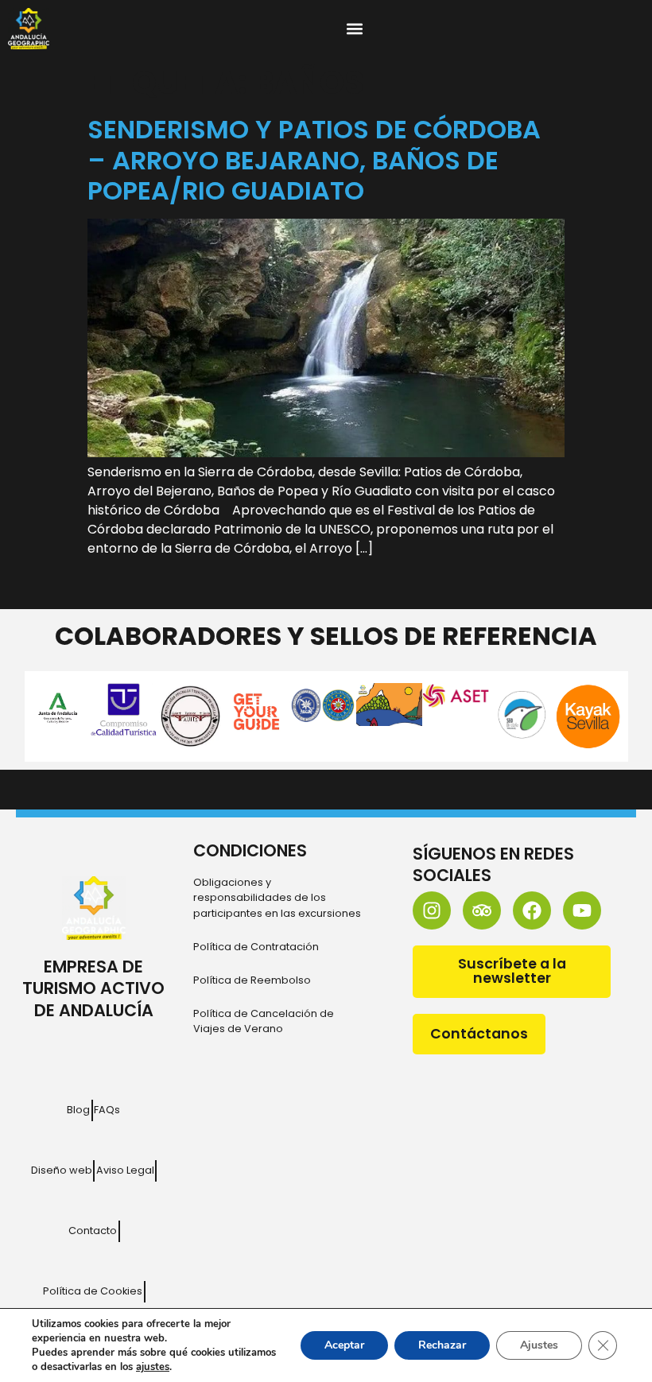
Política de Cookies (92, 1291)
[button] (354, 29)
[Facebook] (532, 910)
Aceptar (344, 1345)
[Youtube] (582, 910)
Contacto (92, 1230)
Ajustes (539, 1345)
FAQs (107, 1109)
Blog (78, 1109)
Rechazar (442, 1345)
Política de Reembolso (252, 980)
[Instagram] (432, 910)
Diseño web (61, 1170)
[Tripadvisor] (482, 910)
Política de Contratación (256, 946)
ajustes (152, 1367)
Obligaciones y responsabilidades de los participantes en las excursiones (277, 897)
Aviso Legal (125, 1170)
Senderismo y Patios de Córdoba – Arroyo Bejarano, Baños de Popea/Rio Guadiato (314, 159)
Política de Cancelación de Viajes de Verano (263, 1021)
